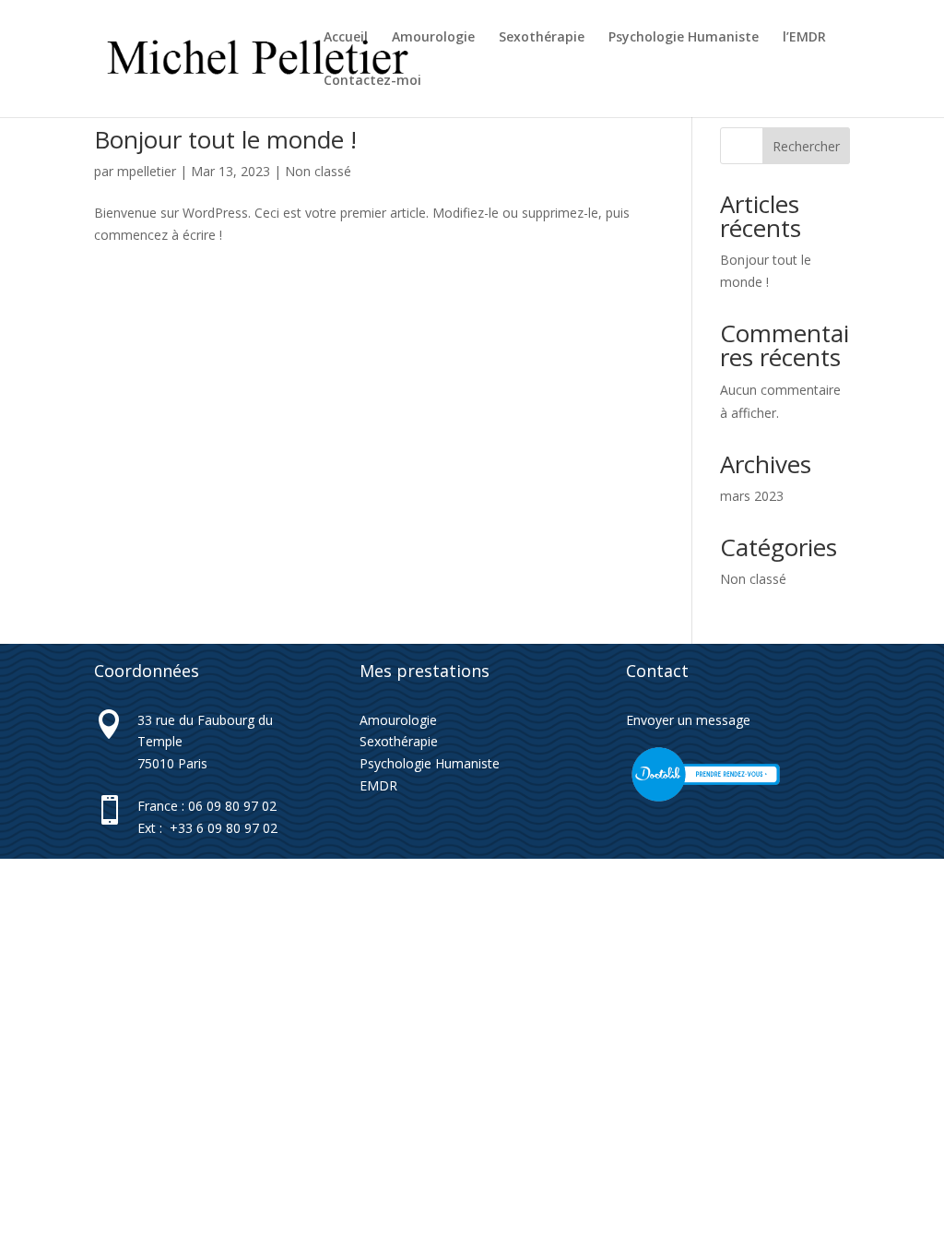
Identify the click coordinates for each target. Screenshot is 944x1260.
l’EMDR (804, 37)
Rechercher (806, 146)
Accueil (346, 37)
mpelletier (146, 171)
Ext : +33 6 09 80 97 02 (207, 828)
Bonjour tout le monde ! (225, 139)
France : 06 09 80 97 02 (207, 805)
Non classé (318, 171)
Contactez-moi (372, 81)
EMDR (378, 785)
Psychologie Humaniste (683, 37)
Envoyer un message (688, 720)
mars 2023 (752, 496)
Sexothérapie (541, 37)
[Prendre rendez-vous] (705, 800)
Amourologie (433, 37)
